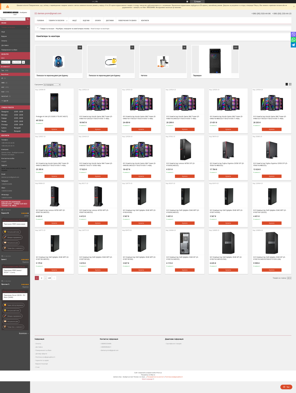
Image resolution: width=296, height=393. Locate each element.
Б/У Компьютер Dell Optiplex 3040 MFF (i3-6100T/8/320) (95, 258)
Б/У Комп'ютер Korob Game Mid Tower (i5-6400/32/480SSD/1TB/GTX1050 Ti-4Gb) (52, 164)
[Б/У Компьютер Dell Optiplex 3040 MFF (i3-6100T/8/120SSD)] (271, 196)
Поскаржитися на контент (155, 377)
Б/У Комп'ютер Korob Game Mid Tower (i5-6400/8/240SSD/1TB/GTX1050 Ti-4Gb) (139, 164)
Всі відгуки (23, 333)
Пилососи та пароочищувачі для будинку (52, 75)
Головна (40, 20)
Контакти (145, 20)
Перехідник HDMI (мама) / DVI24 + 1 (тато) (13, 271)
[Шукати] (27, 19)
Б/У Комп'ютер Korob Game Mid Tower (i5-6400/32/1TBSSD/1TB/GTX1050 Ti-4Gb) (269, 117)
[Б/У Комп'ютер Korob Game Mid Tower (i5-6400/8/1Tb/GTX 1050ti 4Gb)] (97, 149)
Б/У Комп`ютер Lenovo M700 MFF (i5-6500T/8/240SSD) (50, 211)
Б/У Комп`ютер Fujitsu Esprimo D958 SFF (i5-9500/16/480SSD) (227, 164)
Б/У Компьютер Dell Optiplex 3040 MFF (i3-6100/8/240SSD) (182, 211)
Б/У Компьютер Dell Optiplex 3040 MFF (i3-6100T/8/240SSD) (52, 258)
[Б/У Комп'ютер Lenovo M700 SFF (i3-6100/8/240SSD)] (184, 149)
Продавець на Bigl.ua (148, 375)
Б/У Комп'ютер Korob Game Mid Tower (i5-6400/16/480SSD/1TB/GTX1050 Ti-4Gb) (226, 117)
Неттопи (144, 75)
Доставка (4, 45)
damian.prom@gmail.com (10, 177)
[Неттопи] (163, 61)
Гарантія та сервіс (42, 360)
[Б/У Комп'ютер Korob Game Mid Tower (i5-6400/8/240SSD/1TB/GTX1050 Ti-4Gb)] (141, 149)
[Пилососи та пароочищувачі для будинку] (58, 61)
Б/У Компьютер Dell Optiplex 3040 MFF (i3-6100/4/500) (139, 211)
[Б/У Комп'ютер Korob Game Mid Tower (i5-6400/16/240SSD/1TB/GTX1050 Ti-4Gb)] (184, 102)
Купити (54, 129)
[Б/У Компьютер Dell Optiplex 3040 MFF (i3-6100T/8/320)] (97, 243)
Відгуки (4, 36)
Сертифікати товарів (173, 344)
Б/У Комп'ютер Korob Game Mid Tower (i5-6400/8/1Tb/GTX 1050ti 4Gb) (96, 164)
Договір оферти (41, 354)
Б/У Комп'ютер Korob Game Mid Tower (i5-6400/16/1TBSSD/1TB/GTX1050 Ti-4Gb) (139, 117)
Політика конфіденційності (45, 357)
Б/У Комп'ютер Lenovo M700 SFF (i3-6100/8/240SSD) (180, 164)
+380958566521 (106, 347)
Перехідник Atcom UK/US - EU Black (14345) (14, 296)
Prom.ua (159, 373)
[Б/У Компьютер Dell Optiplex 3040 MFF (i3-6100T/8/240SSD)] (54, 243)
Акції (3, 32)
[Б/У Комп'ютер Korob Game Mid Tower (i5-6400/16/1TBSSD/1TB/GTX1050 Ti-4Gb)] (141, 102)
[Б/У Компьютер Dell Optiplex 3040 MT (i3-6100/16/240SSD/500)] (228, 243)
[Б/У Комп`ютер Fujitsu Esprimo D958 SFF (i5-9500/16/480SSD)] (228, 149)
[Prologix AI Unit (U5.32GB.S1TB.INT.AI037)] (54, 102)
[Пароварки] (215, 61)
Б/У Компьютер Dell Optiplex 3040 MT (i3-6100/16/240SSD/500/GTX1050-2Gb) (269, 258)
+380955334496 (106, 344)
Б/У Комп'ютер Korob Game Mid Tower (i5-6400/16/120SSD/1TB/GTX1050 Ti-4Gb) (96, 117)
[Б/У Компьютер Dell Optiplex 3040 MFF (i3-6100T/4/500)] (228, 196)
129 (49, 278)
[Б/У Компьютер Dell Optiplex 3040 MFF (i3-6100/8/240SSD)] (184, 196)
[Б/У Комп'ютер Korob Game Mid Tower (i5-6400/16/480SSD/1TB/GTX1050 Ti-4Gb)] (228, 102)
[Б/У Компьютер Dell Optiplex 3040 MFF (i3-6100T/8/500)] (141, 243)
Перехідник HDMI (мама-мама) (14, 224)
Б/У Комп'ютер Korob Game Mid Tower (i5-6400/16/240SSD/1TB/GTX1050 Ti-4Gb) (182, 117)
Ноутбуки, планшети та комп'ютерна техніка (72, 29)
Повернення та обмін (9, 50)
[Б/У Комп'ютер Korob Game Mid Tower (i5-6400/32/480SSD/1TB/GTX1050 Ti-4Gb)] (54, 149)
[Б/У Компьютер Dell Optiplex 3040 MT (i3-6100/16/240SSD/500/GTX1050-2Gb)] (271, 243)
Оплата (4, 41)
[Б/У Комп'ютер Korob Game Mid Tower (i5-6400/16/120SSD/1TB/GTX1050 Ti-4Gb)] (97, 102)
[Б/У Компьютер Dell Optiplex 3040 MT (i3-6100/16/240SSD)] (184, 243)
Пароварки (197, 75)
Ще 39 (6, 101)
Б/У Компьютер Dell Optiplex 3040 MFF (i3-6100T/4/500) (226, 211)
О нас (37, 367)
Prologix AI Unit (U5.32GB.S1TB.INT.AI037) (52, 116)
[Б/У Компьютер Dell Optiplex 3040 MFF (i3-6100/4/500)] (141, 196)
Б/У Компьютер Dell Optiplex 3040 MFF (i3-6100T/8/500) (139, 258)
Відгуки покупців (41, 364)
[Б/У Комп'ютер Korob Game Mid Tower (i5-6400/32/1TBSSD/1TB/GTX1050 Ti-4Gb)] (271, 102)
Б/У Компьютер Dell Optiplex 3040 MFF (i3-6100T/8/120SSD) (269, 211)
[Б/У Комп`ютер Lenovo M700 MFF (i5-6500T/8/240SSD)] (54, 196)
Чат (288, 387)
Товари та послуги (8, 27)
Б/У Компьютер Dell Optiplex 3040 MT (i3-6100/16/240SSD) (182, 258)
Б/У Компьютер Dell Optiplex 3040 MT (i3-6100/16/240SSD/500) (226, 258)
